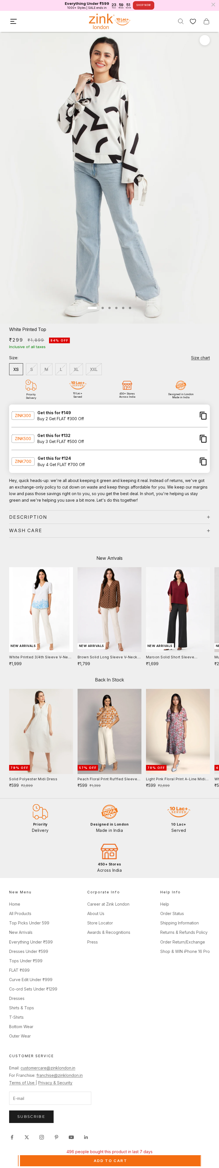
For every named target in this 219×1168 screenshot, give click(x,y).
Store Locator (100, 922)
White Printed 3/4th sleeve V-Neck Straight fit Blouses (40, 657)
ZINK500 (23, 438)
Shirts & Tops (21, 1007)
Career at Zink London (108, 904)
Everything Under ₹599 (31, 942)
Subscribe (31, 1116)
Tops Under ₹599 (25, 960)
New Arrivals (21, 932)
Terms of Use (22, 1082)
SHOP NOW (143, 5)
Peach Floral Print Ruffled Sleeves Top (108, 779)
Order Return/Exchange (182, 942)
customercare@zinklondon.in (48, 1067)
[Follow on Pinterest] (56, 1137)
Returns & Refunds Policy (184, 932)
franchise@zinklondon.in (59, 1075)
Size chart (200, 357)
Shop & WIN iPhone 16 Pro (185, 951)
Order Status (172, 913)
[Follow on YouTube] (71, 1137)
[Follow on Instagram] (41, 1137)
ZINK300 (23, 415)
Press (92, 942)
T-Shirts (16, 1017)
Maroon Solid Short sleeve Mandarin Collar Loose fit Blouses (177, 657)
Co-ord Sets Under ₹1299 (33, 989)
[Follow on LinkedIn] (86, 1137)
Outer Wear (20, 1036)
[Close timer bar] (213, 4)
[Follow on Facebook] (12, 1137)
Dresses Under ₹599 (28, 951)
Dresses (17, 998)
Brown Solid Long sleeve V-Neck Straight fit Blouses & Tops (107, 657)
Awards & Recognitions (108, 932)
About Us (95, 913)
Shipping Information (179, 922)
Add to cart (110, 1160)
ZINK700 (23, 461)
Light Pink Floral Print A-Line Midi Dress (176, 779)
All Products (20, 913)
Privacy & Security (55, 1082)
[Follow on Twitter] (27, 1137)
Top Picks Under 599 (29, 922)
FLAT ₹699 (19, 970)
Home (14, 904)
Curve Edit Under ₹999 (30, 979)
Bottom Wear (21, 1026)
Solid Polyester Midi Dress (33, 779)
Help (164, 904)
